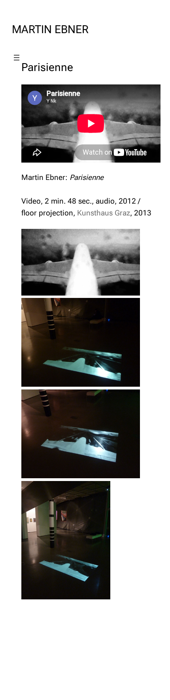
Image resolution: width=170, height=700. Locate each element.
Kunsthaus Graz (103, 213)
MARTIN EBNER (50, 29)
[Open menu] (16, 57)
